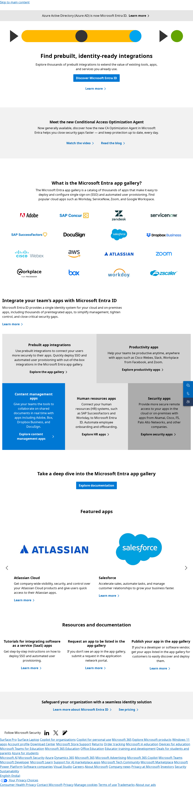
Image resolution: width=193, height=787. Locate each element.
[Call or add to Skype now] (188, 393)
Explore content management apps (31, 436)
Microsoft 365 (122, 740)
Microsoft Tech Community (120, 762)
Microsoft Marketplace (157, 762)
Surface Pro (8, 740)
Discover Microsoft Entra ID (96, 78)
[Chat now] (188, 385)
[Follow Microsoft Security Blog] (65, 733)
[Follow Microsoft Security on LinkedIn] (47, 733)
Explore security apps (157, 434)
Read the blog (111, 143)
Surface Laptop (28, 740)
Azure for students (25, 753)
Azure (49, 758)
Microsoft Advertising (110, 758)
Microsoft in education (142, 744)
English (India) (10, 776)
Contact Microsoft (50, 785)
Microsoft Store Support (73, 744)
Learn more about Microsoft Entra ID (80, 709)
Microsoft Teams (170, 758)
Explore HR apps (94, 434)
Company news (120, 767)
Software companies (38, 767)
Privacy (68, 785)
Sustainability (9, 771)
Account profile (19, 744)
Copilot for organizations (58, 740)
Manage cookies (86, 785)
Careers (78, 767)
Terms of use (107, 785)
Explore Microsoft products (152, 740)
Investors (167, 767)
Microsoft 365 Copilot (142, 758)
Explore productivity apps (141, 370)
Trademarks (126, 785)
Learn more (137, 16)
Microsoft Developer (14, 762)
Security (180, 767)
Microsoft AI (9, 758)
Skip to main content (15, 2)
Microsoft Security (31, 758)
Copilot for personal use (94, 740)
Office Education (92, 749)
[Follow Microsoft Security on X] (56, 733)
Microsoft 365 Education (62, 749)
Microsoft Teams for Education (22, 749)
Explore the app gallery (47, 372)
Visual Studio (63, 767)
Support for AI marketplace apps (77, 762)
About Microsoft (96, 767)
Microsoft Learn (41, 762)
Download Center (42, 744)
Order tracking (114, 744)
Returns (97, 744)
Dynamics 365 (64, 758)
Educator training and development (130, 749)
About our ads (146, 785)
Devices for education (174, 744)
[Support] (188, 401)
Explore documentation (96, 485)
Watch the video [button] (78, 143)
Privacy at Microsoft (145, 767)
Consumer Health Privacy (18, 785)
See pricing (127, 709)
